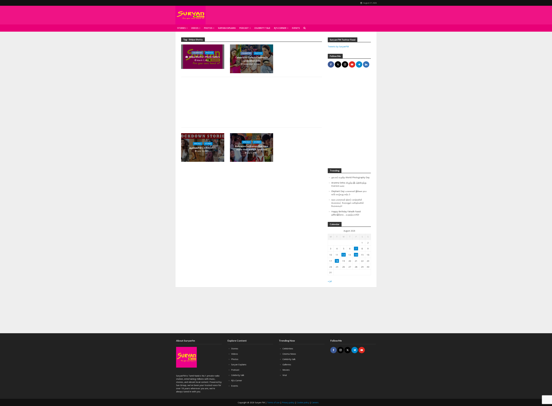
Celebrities (197, 52)
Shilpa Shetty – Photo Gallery (204, 56)
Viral (284, 375)
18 (337, 260)
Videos (194, 28)
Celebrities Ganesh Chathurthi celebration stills (251, 59)
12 (343, 254)
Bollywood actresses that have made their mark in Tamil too (251, 148)
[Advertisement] (341, 14)
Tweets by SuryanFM (338, 46)
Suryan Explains (227, 28)
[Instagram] (345, 64)
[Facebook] (331, 64)
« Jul (330, 281)
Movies (286, 369)
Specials (197, 143)
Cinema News (289, 353)
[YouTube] (352, 64)
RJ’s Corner (280, 28)
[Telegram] (359, 64)
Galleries (286, 364)
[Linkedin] (366, 64)
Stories (181, 28)
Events (296, 28)
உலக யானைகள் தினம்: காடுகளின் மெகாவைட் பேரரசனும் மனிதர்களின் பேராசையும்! (347, 202)
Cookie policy (303, 402)
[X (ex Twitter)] (338, 64)
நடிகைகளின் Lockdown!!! (202, 147)
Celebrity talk (262, 28)
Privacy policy (288, 402)
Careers (315, 402)
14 (356, 254)
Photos (208, 28)
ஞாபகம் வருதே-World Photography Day (350, 177)
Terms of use (273, 402)
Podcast (244, 28)
